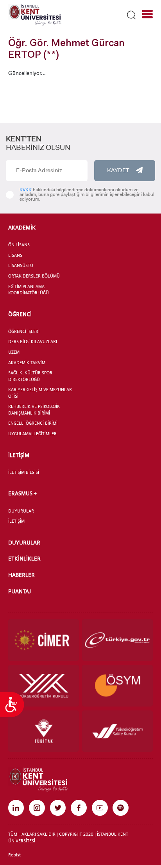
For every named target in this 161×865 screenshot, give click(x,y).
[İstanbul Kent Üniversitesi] (34, 14)
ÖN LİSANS (19, 244)
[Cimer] (43, 640)
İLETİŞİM (18, 455)
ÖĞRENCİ (20, 314)
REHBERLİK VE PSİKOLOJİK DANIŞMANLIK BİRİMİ (34, 410)
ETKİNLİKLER (24, 558)
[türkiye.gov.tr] (117, 640)
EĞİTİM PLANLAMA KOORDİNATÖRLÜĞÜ (28, 290)
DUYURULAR (21, 511)
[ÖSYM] (117, 686)
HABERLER (21, 574)
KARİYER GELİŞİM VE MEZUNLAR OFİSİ (40, 393)
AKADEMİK (22, 227)
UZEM (14, 352)
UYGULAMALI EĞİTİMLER (32, 433)
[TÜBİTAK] (43, 731)
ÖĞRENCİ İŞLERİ (23, 331)
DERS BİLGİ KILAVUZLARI (32, 341)
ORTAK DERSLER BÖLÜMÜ (34, 276)
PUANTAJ (19, 591)
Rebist (14, 855)
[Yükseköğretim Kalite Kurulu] (117, 731)
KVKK (26, 190)
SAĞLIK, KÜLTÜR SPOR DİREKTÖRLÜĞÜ (30, 376)
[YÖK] (43, 686)
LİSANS (15, 255)
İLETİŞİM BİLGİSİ (23, 472)
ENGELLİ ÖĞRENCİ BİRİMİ (32, 423)
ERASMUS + (22, 493)
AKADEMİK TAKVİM (26, 362)
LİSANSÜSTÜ (20, 265)
